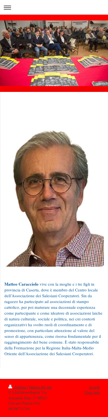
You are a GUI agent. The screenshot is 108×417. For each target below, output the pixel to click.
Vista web (92, 392)
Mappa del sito (40, 387)
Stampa (20, 387)
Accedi (94, 387)
